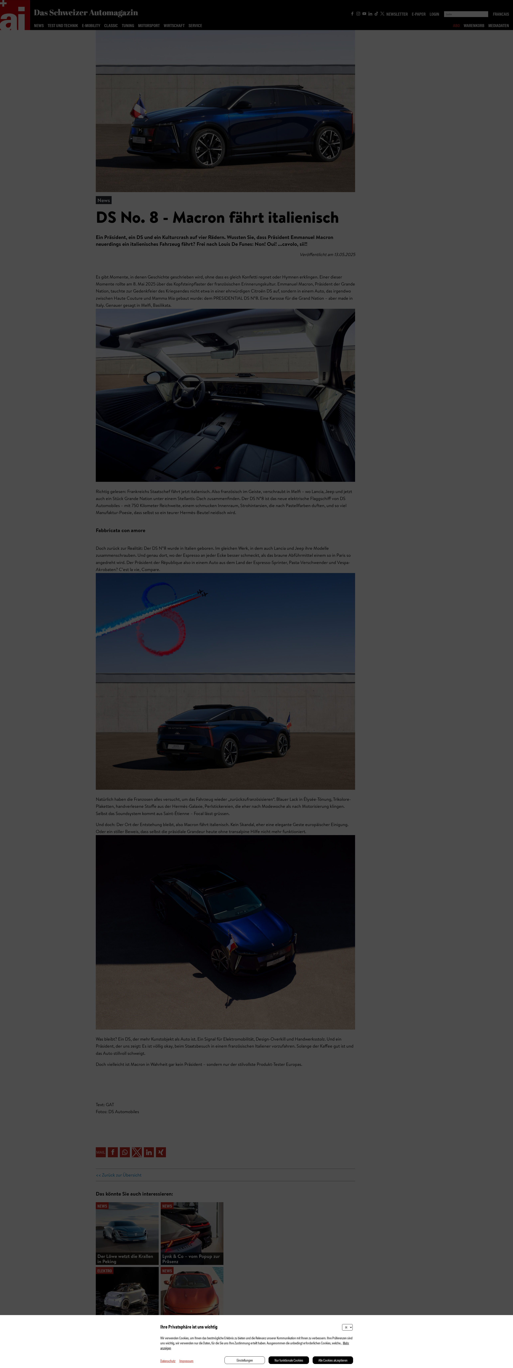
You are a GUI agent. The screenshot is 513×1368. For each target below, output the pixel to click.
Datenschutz (167, 1360)
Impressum (186, 1360)
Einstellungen (245, 1360)
